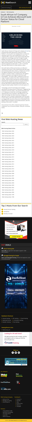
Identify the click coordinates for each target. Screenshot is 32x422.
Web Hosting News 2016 (8, 154)
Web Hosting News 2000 (8, 192)
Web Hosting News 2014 (8, 159)
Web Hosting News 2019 (8, 147)
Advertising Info (6, 402)
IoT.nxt (26, 51)
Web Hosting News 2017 (8, 152)
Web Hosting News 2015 (8, 157)
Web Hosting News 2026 (8, 131)
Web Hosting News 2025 (8, 133)
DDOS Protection (6, 416)
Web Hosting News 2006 (8, 178)
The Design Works (7, 413)
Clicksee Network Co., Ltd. (15, 420)
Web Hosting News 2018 (8, 150)
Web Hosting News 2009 (8, 171)
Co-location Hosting (18, 320)
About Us (19, 405)
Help (18, 402)
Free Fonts (5, 415)
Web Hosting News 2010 (8, 168)
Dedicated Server (7, 320)
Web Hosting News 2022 (8, 140)
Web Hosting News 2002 (8, 187)
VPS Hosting (15, 318)
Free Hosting (16, 322)
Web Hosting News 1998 (8, 197)
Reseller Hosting (7, 322)
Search (26, 124)
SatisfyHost (6, 211)
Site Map (18, 400)
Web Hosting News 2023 (8, 138)
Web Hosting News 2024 (8, 135)
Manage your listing (7, 400)
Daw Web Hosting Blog (8, 412)
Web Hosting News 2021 (8, 143)
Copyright (19, 406)
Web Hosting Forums (24, 7)
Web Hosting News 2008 (8, 173)
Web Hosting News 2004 (8, 183)
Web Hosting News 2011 (8, 166)
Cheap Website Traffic (7, 410)
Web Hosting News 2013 (8, 161)
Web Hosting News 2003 (8, 185)
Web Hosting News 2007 (8, 176)
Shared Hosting (6, 318)
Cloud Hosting (24, 318)
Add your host (6, 399)
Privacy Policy (20, 403)
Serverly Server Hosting (9, 209)
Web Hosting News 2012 (8, 164)
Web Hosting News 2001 (8, 190)
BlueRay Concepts (8, 213)
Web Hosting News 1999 (8, 194)
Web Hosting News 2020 (8, 145)
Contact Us (19, 399)
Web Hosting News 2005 (8, 180)
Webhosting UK (6, 330)
